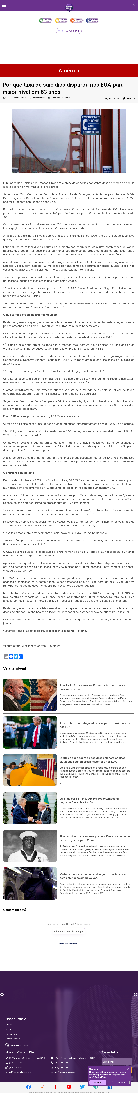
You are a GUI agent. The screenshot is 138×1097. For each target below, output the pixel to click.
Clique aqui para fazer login (68, 931)
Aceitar (98, 1082)
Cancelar (121, 1082)
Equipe (8, 1029)
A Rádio (8, 1024)
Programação (11, 1034)
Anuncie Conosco (13, 1038)
